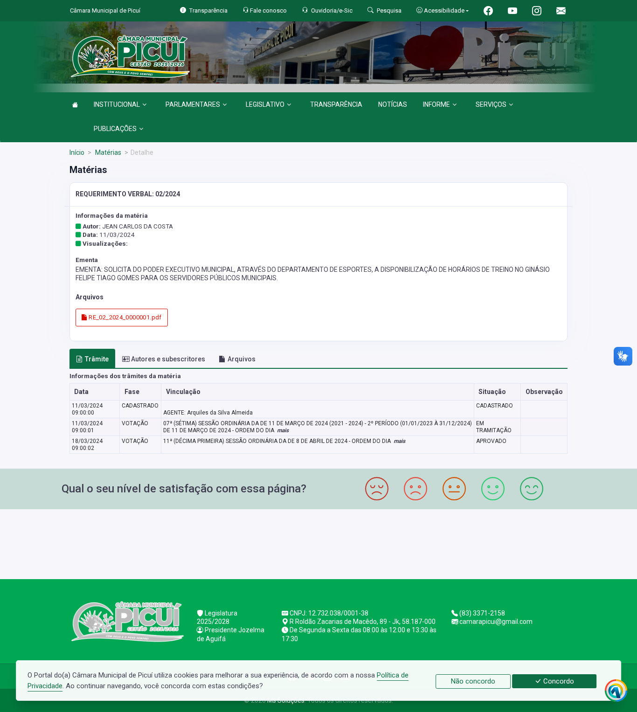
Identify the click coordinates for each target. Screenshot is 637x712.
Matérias (107, 152)
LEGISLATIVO (265, 104)
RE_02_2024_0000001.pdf (124, 317)
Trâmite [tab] (97, 359)
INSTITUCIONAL (117, 104)
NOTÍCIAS (392, 104)
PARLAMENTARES (193, 104)
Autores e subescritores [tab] (168, 359)
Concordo (557, 681)
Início (76, 152)
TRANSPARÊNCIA (336, 104)
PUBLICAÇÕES (115, 128)
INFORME (436, 104)
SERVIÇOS (491, 104)
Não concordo (473, 681)
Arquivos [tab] (242, 359)
